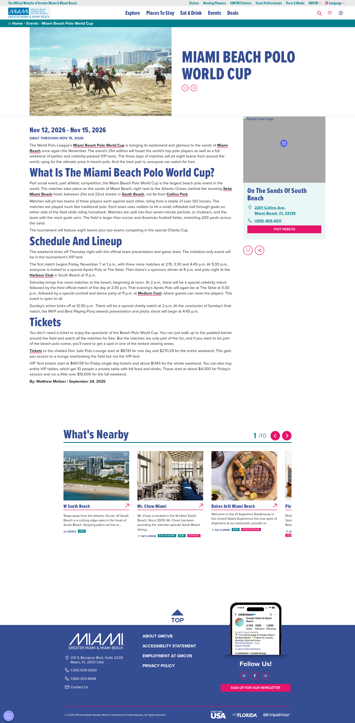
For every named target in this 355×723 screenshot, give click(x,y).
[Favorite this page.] (185, 88)
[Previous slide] (275, 435)
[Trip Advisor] (276, 714)
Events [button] (214, 13)
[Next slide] (287, 435)
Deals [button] (232, 13)
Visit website (284, 229)
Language (335, 3)
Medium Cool (149, 293)
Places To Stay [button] (160, 13)
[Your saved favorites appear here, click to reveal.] (330, 13)
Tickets (36, 350)
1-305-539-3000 (83, 670)
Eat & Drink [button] (191, 13)
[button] (319, 13)
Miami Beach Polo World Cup (98, 145)
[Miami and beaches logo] (97, 641)
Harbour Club (41, 275)
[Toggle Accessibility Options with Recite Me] (341, 13)
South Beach (133, 194)
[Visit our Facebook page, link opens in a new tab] (255, 676)
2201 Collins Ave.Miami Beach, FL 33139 (275, 210)
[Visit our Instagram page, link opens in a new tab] (244, 676)
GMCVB (313, 3)
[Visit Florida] (244, 715)
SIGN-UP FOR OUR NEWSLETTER (255, 687)
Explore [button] (132, 13)
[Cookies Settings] (8, 716)
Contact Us (79, 687)
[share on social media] (193, 88)
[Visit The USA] (218, 715)
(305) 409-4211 (268, 221)
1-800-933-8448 (83, 678)
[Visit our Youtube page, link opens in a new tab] (265, 676)
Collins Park (177, 194)
